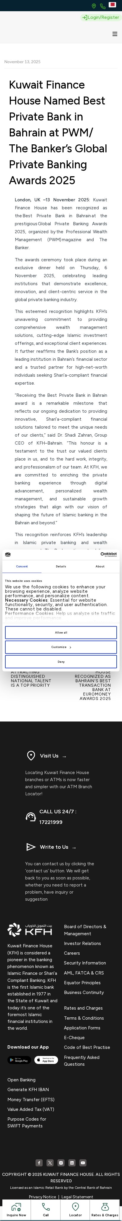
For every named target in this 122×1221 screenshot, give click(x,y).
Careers (72, 953)
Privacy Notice (42, 1196)
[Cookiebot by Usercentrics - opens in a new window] (91, 554)
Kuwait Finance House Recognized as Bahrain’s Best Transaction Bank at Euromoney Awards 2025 (92, 683)
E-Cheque (74, 1037)
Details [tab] (61, 566)
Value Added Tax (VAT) (30, 1109)
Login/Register (103, 17)
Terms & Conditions (84, 1018)
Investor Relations (82, 943)
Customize (59, 647)
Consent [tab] (22, 566)
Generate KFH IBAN (28, 1089)
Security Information (85, 963)
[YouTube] (82, 1162)
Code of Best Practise (87, 1047)
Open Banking (21, 1080)
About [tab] (100, 566)
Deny (61, 661)
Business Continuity (84, 992)
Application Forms (82, 1028)
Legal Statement (77, 1196)
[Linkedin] (72, 1162)
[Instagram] (61, 1162)
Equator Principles (82, 982)
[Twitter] (50, 1162)
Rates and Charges (83, 1008)
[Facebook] (39, 1162)
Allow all (61, 632)
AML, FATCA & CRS (84, 973)
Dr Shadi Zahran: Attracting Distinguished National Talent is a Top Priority (31, 676)
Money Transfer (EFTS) (30, 1099)
